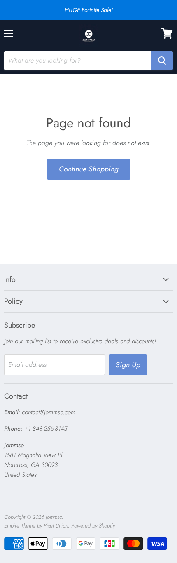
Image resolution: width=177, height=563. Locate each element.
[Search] (162, 60)
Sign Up (128, 364)
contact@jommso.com (48, 412)
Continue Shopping (89, 169)
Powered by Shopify (93, 526)
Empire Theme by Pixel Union (36, 526)
